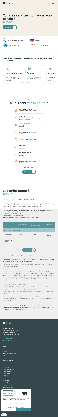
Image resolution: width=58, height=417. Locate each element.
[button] (53, 3)
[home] (8, 3)
